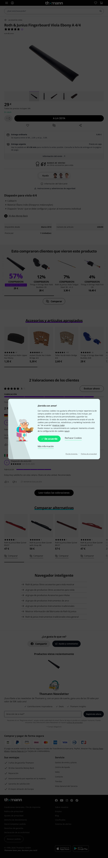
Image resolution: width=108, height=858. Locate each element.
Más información (46, 446)
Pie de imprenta (72, 454)
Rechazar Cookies (73, 437)
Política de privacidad (89, 454)
